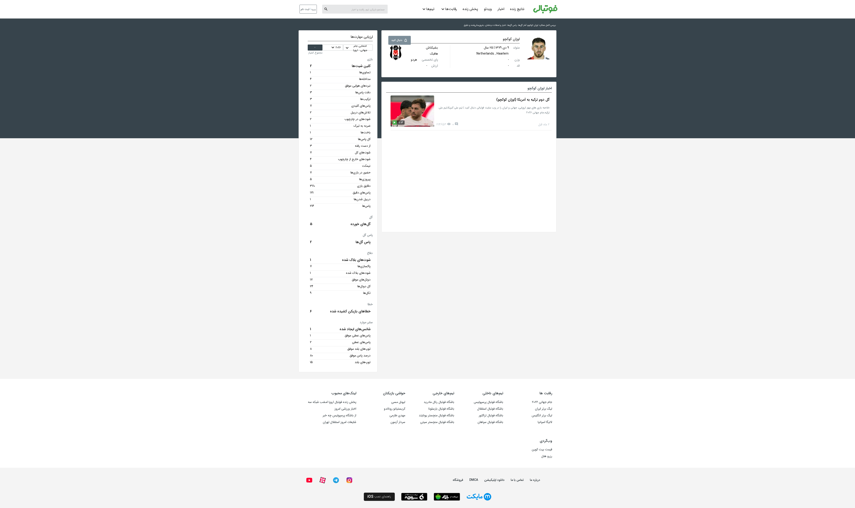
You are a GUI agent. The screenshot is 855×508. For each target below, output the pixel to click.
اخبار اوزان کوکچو (539, 88)
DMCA (473, 480)
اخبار (501, 9)
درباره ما (535, 480)
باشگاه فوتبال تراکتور (491, 415)
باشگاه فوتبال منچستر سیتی (437, 422)
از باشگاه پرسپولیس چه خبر (339, 415)
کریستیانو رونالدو (394, 408)
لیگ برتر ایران (543, 408)
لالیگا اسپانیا (545, 422)
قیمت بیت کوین (542, 449)
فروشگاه (458, 480)
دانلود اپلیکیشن (494, 480)
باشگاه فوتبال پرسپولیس (488, 402)
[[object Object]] (395, 52)
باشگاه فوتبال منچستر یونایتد (436, 415)
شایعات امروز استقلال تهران (339, 422)
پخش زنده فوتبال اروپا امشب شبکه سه (332, 402)
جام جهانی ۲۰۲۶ (542, 402)
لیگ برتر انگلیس (542, 415)
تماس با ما (517, 480)
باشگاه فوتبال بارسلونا (441, 408)
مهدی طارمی (397, 415)
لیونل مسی (398, 402)
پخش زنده (470, 9)
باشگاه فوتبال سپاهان (490, 422)
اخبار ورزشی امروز (345, 408)
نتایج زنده (517, 9)
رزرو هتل (546, 456)
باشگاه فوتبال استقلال (490, 408)
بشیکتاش (432, 47)
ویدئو (488, 9)
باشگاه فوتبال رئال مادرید (439, 402)
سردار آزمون (398, 422)
